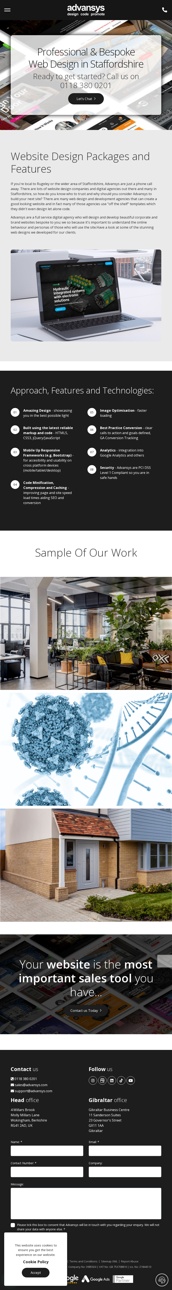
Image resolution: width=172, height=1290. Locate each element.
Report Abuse (129, 1261)
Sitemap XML (109, 1261)
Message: (17, 1184)
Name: (16, 1142)
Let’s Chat (84, 98)
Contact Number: (23, 1163)
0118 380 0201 (86, 85)
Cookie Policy (35, 1261)
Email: (94, 1142)
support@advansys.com (33, 1091)
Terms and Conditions (84, 1261)
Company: (95, 1163)
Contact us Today (84, 1010)
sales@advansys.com (30, 1085)
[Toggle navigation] (7, 10)
